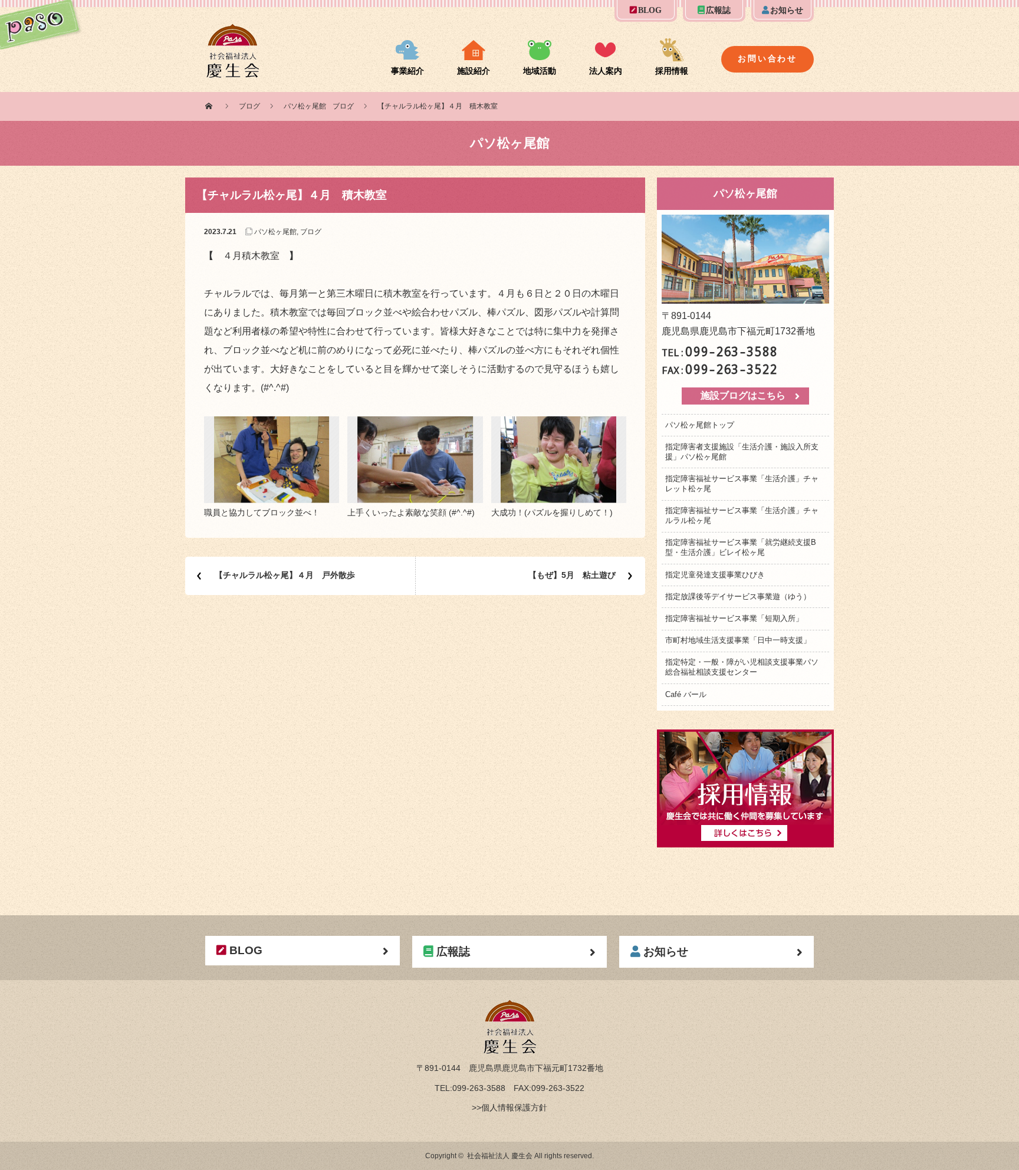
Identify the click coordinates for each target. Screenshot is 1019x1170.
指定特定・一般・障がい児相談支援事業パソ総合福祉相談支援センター (742, 667)
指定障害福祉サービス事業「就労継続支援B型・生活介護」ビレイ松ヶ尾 (740, 547)
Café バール (685, 694)
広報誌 (718, 10)
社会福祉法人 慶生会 (499, 1156)
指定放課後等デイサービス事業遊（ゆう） (738, 596)
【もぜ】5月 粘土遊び (572, 575)
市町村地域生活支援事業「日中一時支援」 (738, 640)
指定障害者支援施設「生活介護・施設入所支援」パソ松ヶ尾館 (742, 451)
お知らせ (786, 10)
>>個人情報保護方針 (509, 1107)
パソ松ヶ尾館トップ (699, 424)
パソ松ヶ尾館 (305, 106)
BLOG (650, 10)
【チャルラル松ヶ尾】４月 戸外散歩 (285, 575)
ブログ (249, 106)
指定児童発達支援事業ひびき (715, 574)
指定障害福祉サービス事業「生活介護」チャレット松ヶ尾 (742, 483)
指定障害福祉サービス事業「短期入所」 (734, 618)
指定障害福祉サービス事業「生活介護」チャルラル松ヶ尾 (742, 515)
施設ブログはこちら (743, 395)
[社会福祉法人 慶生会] (232, 30)
